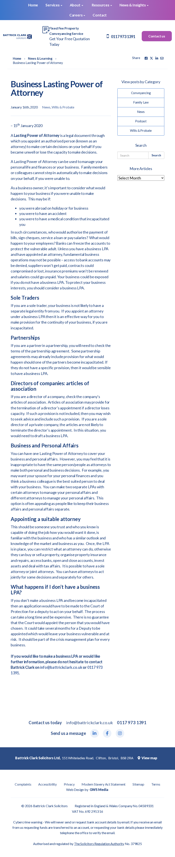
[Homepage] (17, 36)
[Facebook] (146, 58)
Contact (100, 15)
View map (149, 758)
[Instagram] (120, 733)
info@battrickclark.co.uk (61, 667)
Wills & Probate (63, 107)
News (46, 107)
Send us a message (68, 733)
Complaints (23, 784)
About (75, 5)
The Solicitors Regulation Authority (99, 844)
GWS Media (99, 789)
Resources (101, 5)
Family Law (141, 102)
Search (156, 155)
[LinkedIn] (94, 733)
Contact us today (45, 722)
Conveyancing (141, 93)
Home (33, 5)
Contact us (156, 36)
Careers (76, 15)
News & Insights (133, 5)
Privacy (69, 784)
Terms (155, 784)
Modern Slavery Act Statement (103, 784)
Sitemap (138, 784)
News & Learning (40, 58)
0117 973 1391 (123, 36)
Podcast (141, 121)
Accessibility (47, 784)
